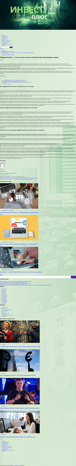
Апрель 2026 (4, 293)
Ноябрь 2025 (4, 299)
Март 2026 (4, 294)
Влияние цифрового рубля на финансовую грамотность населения (15, 81)
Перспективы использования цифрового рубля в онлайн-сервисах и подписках (17, 82)
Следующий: (16, 179)
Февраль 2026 (4, 295)
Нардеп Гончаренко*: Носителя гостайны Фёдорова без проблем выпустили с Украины (15, 283)
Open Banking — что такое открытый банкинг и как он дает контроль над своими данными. (21, 272)
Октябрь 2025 (4, 300)
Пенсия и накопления (6, 41)
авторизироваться (8, 176)
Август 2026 (4, 288)
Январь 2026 (4, 296)
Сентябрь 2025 (4, 301)
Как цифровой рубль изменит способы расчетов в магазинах (14, 80)
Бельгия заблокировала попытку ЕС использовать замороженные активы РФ (13, 282)
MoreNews (17, 465)
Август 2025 (4, 302)
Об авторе (5, 83)
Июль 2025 (4, 303)
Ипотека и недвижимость (6, 40)
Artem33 (1, 60)
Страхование (4, 314)
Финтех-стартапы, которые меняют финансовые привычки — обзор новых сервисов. (19, 244)
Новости (3, 45)
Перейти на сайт (3, 173)
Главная (3, 35)
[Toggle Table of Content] (1, 78)
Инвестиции (4, 37)
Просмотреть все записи (12, 173)
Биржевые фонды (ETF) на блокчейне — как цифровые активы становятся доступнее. (19, 212)
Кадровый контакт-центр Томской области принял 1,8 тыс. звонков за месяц (13, 284)
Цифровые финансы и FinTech (7, 44)
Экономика (4, 39)
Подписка (2, 48)
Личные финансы (5, 38)
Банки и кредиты (5, 36)
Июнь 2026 (4, 291)
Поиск (1, 275)
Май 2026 (3, 292)
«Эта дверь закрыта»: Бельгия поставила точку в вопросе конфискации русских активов (15, 281)
